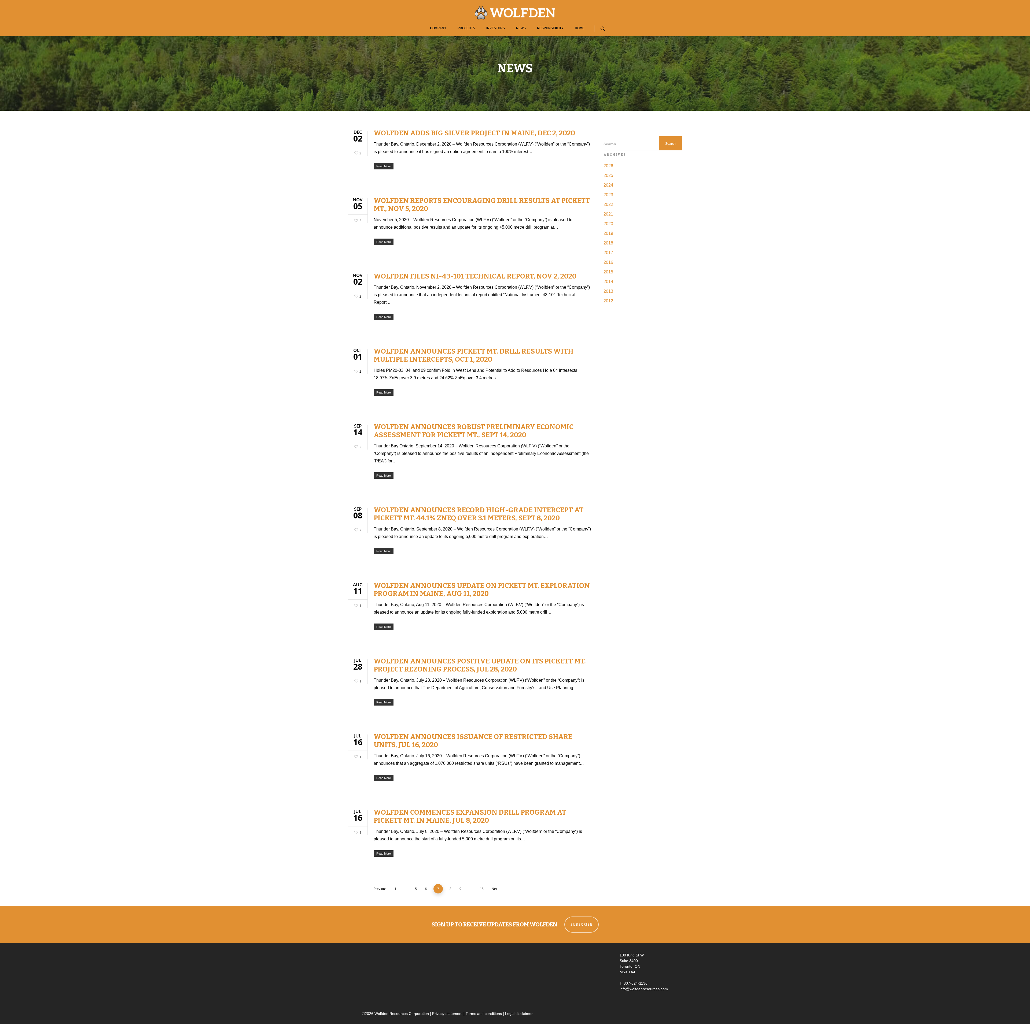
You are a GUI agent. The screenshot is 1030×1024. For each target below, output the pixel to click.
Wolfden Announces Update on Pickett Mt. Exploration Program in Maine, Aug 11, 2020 (482, 589)
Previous (380, 888)
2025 (608, 175)
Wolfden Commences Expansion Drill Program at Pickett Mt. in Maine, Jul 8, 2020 (470, 816)
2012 (608, 301)
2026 (608, 166)
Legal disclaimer (519, 1013)
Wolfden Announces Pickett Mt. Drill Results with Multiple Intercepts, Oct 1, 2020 (473, 355)
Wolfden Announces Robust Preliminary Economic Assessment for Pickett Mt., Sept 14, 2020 (473, 431)
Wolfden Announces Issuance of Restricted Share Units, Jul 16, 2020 (473, 741)
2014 (608, 281)
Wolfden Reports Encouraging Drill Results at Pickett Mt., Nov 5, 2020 (482, 204)
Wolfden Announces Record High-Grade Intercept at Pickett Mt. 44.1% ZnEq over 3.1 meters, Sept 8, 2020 (478, 514)
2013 (608, 291)
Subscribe (582, 924)
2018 (608, 243)
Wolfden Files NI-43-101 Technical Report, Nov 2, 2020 (475, 276)
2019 (608, 233)
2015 (608, 272)
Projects (466, 28)
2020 (608, 223)
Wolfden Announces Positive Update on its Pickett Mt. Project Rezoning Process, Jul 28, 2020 (480, 665)
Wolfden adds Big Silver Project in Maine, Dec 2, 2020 (474, 133)
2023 (608, 194)
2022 (608, 204)
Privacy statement (447, 1013)
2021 (608, 214)
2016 (608, 262)
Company (438, 28)
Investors (495, 28)
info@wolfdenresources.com (644, 989)
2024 (608, 185)
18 (482, 888)
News (521, 28)
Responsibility (550, 28)
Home (579, 28)
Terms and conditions (484, 1013)
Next (495, 888)
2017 (608, 252)
